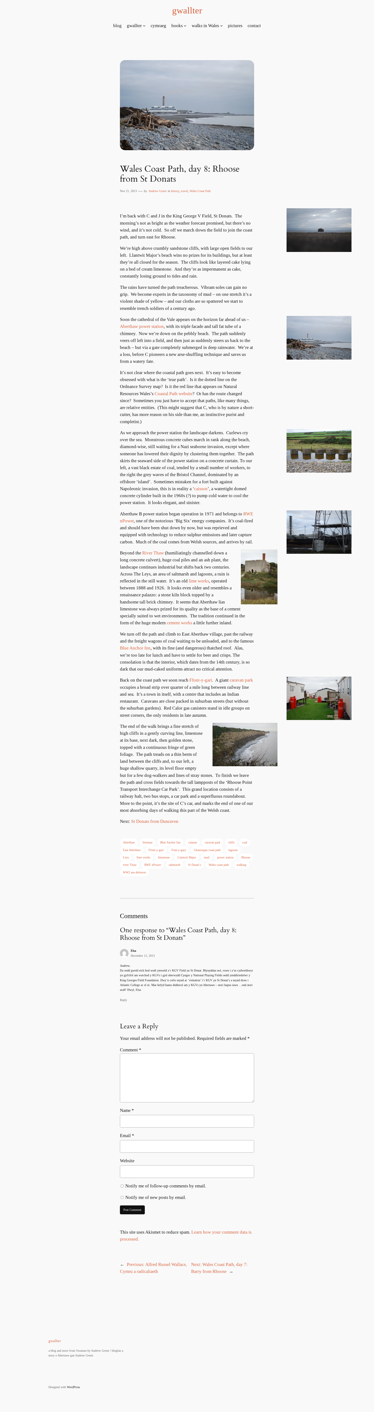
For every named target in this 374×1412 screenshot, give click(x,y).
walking (241, 864)
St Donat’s (194, 864)
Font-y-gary (178, 850)
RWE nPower (152, 864)
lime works (199, 580)
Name (127, 1110)
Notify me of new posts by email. (155, 1197)
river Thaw (130, 864)
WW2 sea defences (134, 872)
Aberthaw (129, 842)
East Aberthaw (132, 850)
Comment (130, 1049)
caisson (201, 488)
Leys (126, 857)
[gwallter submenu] (144, 25)
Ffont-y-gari (200, 679)
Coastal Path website (173, 393)
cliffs (231, 842)
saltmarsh (174, 864)
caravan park (241, 679)
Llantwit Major (186, 857)
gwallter (187, 10)
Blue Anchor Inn (135, 647)
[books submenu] (185, 25)
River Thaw (153, 552)
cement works (179, 622)
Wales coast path (219, 864)
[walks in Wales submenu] (221, 25)
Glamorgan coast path (207, 850)
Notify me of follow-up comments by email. (165, 1185)
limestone (164, 857)
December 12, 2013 (143, 955)
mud (206, 857)
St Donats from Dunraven (154, 821)
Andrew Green (157, 191)
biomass (147, 842)
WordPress (73, 1387)
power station (225, 857)
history (175, 191)
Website (127, 1160)
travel (184, 191)
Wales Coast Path (200, 191)
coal (244, 842)
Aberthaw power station (142, 326)
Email (127, 1135)
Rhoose (245, 857)
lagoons (233, 850)
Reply (123, 1000)
